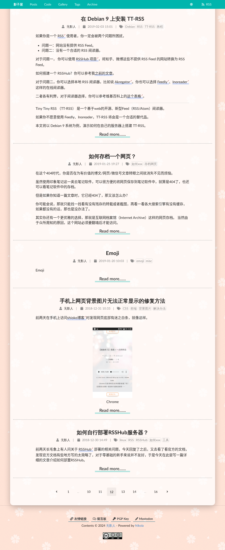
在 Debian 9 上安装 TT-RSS (112, 18)
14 (134, 491)
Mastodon (146, 519)
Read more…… (112, 134)
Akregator (122, 82)
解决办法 (159, 308)
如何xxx (137, 164)
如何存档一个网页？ (112, 156)
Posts (33, 4)
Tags (77, 4)
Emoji (112, 253)
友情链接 (80, 519)
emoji (140, 261)
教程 (160, 26)
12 (111, 492)
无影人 (110, 525)
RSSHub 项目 (86, 59)
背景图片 (145, 308)
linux (123, 440)
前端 (134, 308)
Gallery (62, 4)
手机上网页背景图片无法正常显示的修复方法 (112, 300)
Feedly (162, 82)
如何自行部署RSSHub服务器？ (113, 432)
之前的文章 (103, 73)
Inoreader (179, 82)
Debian (130, 26)
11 (100, 491)
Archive (92, 4)
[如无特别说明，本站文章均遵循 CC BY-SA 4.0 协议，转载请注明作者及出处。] (112, 534)
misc (149, 261)
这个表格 (134, 96)
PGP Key (123, 519)
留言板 (101, 519)
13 (123, 491)
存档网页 (151, 164)
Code (47, 4)
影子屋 (18, 4)
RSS (209, 4)
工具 (166, 440)
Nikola (139, 525)
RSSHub (141, 440)
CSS (125, 308)
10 (89, 491)
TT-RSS (150, 26)
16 (156, 491)
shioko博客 (75, 317)
